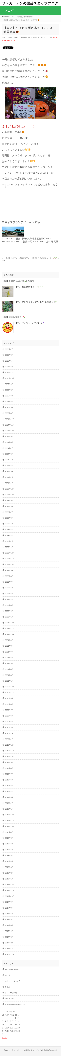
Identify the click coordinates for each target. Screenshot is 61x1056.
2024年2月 (9, 477)
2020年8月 (9, 704)
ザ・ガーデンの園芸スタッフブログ (30, 3)
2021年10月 (9, 634)
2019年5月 (9, 786)
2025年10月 (9, 378)
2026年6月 (9, 355)
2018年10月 (9, 826)
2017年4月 (9, 931)
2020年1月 (9, 739)
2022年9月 (9, 570)
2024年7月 (9, 448)
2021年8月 (9, 646)
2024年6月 (9, 454)
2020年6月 (9, 716)
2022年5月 (9, 594)
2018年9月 (9, 832)
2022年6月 (9, 588)
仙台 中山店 (9, 999)
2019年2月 (9, 803)
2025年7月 (9, 396)
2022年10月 (9, 565)
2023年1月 (9, 547)
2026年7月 (9, 349)
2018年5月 (9, 856)
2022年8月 (9, 576)
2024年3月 (9, 471)
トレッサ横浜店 (11, 993)
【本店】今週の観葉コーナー (45, 258)
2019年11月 (9, 751)
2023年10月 (9, 495)
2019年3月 (9, 797)
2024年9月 (9, 437)
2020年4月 (9, 722)
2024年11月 (9, 425)
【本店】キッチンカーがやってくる (29, 323)
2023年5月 (9, 524)
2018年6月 (9, 850)
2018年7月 (9, 844)
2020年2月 (9, 733)
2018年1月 (9, 879)
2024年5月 (9, 460)
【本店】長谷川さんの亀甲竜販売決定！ (18, 281)
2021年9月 (9, 640)
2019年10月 (9, 757)
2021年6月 (9, 658)
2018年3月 (9, 867)
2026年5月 (9, 361)
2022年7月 (9, 582)
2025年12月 (9, 373)
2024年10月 (9, 431)
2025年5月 (9, 407)
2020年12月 (9, 687)
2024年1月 (9, 483)
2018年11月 (9, 821)
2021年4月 (9, 669)
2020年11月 (9, 693)
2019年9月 (9, 763)
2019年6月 (9, 780)
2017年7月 (9, 914)
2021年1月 (9, 681)
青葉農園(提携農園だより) (15, 1004)
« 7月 (4, 1037)
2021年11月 (9, 629)
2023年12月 (9, 489)
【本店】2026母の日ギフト (12, 317)
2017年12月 (9, 885)
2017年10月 (9, 896)
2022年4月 (9, 600)
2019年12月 (9, 745)
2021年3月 (9, 675)
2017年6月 (9, 920)
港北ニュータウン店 (12, 981)
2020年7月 (9, 710)
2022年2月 (9, 611)
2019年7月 (9, 774)
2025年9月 (9, 384)
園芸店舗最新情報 (12, 969)
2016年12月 (9, 954)
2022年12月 (9, 553)
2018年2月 (9, 873)
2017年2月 (9, 943)
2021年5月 (9, 664)
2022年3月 (9, 605)
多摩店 (7, 987)
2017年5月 (9, 925)
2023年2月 (9, 541)
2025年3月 (9, 413)
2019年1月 (9, 809)
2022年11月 (9, 559)
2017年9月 (9, 902)
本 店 (12, 40)
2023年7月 (9, 512)
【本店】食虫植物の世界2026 (26, 287)
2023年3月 (9, 536)
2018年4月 (9, 861)
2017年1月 (9, 949)
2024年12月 (9, 419)
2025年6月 (9, 402)
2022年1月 (9, 617)
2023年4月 (9, 530)
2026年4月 (9, 367)
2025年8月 (9, 390)
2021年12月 (9, 623)
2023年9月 (9, 501)
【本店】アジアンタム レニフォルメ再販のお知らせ (35, 302)
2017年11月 (9, 890)
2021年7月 (9, 652)
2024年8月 (9, 442)
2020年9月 (9, 698)
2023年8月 (9, 506)
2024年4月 (9, 466)
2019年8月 (9, 768)
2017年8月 (9, 908)
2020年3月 (9, 727)
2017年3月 (9, 937)
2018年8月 (9, 838)
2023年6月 (9, 518)
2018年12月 (9, 815)
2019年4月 (9, 792)
